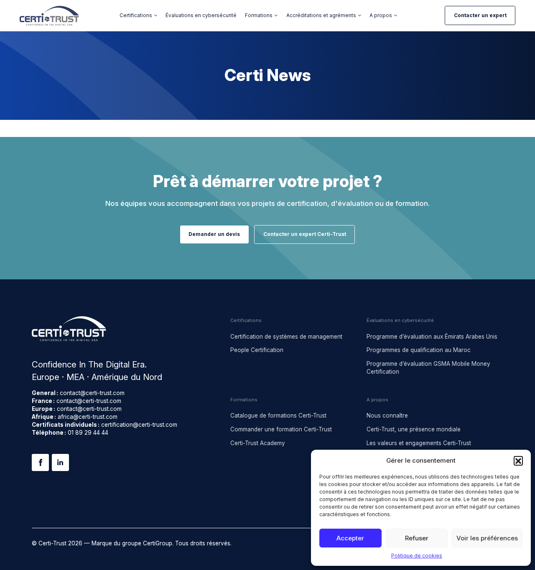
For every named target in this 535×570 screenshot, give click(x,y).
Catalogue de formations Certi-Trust (278, 415)
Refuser (416, 538)
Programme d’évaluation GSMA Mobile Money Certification (428, 367)
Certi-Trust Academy (257, 443)
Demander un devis (214, 234)
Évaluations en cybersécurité (201, 15)
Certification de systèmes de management (286, 336)
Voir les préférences (487, 538)
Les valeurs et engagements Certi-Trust (419, 443)
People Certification (256, 350)
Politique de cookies (416, 555)
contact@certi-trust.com (92, 393)
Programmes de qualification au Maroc (419, 350)
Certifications (136, 15)
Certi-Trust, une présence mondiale (414, 429)
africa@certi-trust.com (87, 416)
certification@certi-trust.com (139, 424)
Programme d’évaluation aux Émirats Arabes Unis (432, 336)
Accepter (350, 538)
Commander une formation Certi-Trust (281, 429)
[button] (518, 460)
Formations (259, 15)
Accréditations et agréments (321, 15)
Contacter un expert (480, 15)
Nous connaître (387, 415)
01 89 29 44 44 (88, 432)
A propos (380, 15)
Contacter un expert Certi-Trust (304, 234)
